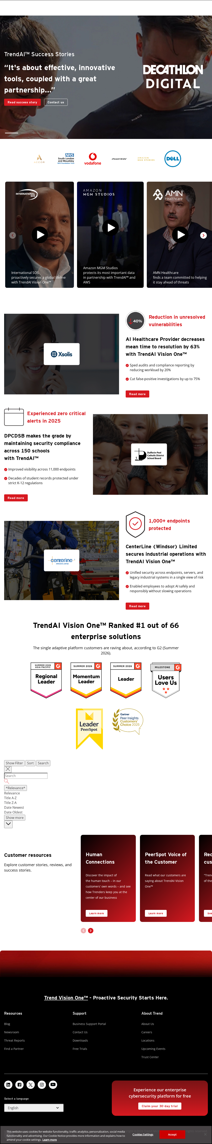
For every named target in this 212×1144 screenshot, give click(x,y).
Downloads (80, 1040)
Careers (146, 1032)
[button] (39, 235)
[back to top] (8, 824)
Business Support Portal (89, 1024)
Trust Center (150, 1057)
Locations (147, 1040)
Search (43, 763)
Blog (7, 1024)
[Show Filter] (8, 769)
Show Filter (14, 763)
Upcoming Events (153, 1049)
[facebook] (19, 1085)
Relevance (12, 793)
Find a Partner (14, 1049)
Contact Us (80, 1032)
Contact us (16, 102)
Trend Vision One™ (66, 998)
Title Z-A (10, 802)
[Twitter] (30, 1085)
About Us (147, 1024)
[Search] (106, 782)
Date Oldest (13, 812)
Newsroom (11, 1032)
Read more (136, 393)
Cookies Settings (142, 1134)
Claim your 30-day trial (158, 1105)
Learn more (96, 913)
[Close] (205, 1134)
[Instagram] (42, 1085)
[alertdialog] (106, 1135)
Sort (30, 763)
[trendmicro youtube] (53, 1085)
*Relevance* (15, 788)
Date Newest (14, 807)
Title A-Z (10, 798)
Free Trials (80, 1049)
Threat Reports (14, 1040)
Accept (172, 1134)
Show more (15, 817)
